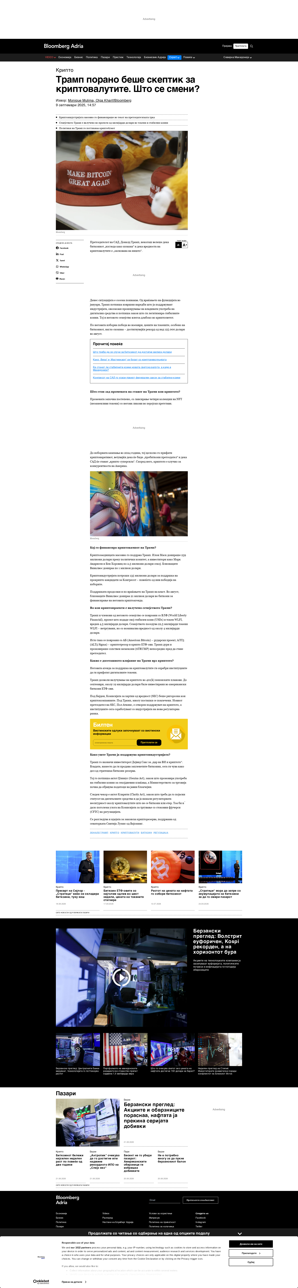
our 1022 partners (81, 1247)
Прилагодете (249, 1253)
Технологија (133, 57)
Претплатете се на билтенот (200, 1200)
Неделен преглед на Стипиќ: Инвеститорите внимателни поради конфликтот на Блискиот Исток (217, 1071)
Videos (105, 1214)
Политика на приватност (162, 1222)
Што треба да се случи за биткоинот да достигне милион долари (132, 352)
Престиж (118, 57)
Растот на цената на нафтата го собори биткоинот (172, 892)
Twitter (199, 1227)
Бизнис (78, 57)
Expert (173, 57)
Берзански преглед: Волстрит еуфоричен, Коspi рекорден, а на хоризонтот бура (217, 942)
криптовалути (130, 833)
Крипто (60, 887)
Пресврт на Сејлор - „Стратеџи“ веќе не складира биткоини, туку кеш (77, 893)
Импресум (154, 1218)
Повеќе (187, 57)
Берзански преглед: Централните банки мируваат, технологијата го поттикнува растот (77, 1071)
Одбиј (251, 1262)
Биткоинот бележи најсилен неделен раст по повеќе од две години (69, 1160)
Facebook (201, 1218)
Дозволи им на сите (251, 1244)
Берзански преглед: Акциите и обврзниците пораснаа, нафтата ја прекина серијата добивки (154, 1115)
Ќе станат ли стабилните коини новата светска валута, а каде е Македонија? (132, 369)
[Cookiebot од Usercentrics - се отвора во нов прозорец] (41, 1282)
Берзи (127, 1100)
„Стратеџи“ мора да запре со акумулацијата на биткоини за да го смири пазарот (220, 893)
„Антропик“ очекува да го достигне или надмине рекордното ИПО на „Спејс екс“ (105, 1161)
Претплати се (149, 742)
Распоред (107, 1218)
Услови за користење (160, 1214)
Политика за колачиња (161, 1227)
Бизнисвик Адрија (155, 57)
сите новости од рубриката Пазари (72, 1185)
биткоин (146, 833)
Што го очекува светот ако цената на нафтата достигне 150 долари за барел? (173, 1069)
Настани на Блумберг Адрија (117, 1222)
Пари (126, 1152)
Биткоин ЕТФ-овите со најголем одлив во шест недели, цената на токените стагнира (124, 895)
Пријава (227, 46)
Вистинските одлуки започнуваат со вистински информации (126, 732)
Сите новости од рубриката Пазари (72, 913)
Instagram (201, 1222)
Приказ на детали (72, 1282)
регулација (161, 833)
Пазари (105, 57)
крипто (114, 833)
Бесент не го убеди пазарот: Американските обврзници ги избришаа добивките (138, 1163)
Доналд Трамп (99, 833)
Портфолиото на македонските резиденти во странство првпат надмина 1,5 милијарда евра (120, 1071)
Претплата (240, 46)
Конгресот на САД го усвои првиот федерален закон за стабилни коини (136, 378)
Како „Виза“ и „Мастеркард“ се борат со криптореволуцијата (130, 360)
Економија (65, 57)
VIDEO (49, 57)
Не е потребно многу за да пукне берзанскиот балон (172, 1158)
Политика (92, 57)
